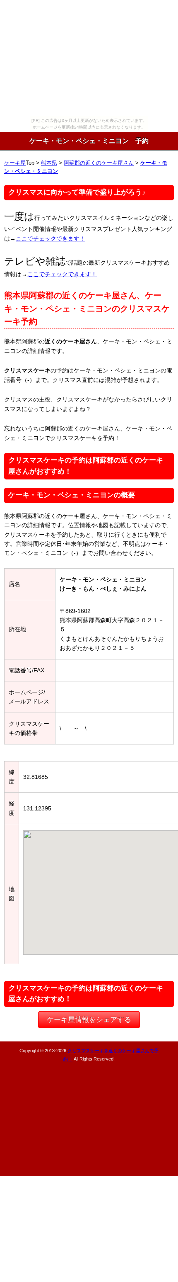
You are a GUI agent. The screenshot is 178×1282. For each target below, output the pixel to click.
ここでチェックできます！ (50, 238)
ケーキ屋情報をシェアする (89, 1020)
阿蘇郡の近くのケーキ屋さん (99, 163)
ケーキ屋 (15, 163)
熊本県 (49, 163)
